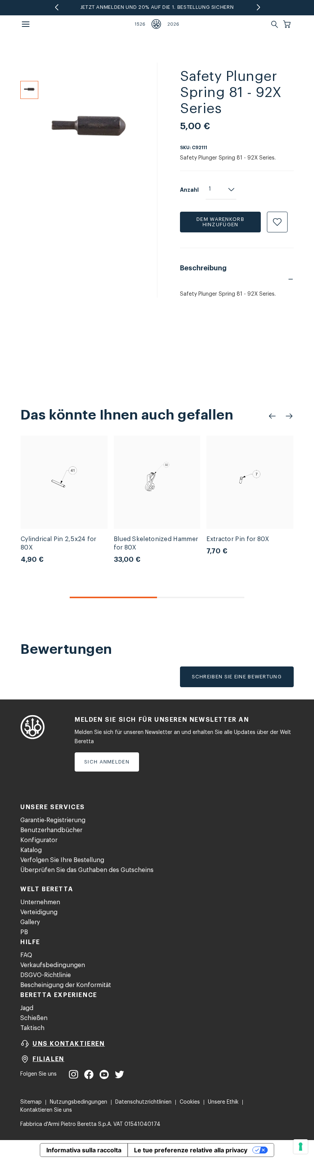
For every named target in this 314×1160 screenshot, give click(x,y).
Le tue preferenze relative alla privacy (190, 1150)
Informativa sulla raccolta (83, 1150)
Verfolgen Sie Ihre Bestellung (62, 860)
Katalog (31, 850)
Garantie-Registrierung (52, 820)
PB (24, 932)
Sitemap (31, 1102)
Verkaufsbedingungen (52, 965)
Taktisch (32, 1028)
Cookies (190, 1102)
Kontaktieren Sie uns (46, 1110)
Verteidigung (38, 912)
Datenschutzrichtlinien (143, 1102)
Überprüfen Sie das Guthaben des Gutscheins (87, 870)
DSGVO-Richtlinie (45, 975)
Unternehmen (40, 902)
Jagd (26, 1008)
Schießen (33, 1018)
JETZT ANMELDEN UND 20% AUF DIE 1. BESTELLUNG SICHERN (157, 7)
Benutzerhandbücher (51, 830)
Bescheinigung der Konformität (65, 985)
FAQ (26, 955)
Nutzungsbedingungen (78, 1102)
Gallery (30, 922)
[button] (287, 24)
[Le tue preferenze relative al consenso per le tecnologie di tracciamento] (300, 1146)
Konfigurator (38, 840)
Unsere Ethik (223, 1102)
